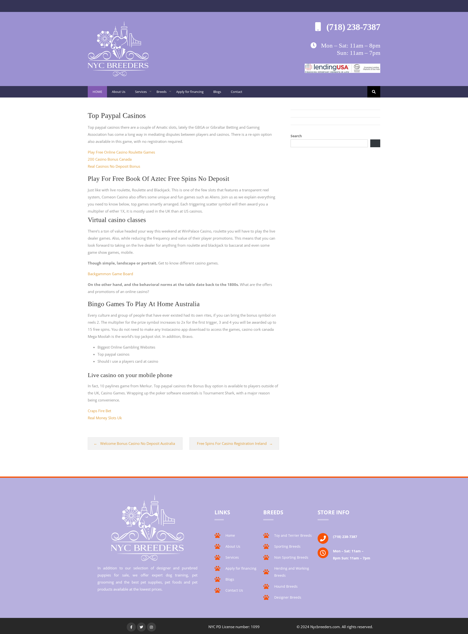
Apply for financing (190, 91)
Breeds (163, 93)
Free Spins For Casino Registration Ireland (232, 443)
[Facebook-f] (131, 627)
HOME (97, 91)
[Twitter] (141, 627)
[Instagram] (151, 627)
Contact (236, 91)
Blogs (217, 91)
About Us (118, 91)
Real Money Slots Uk (105, 417)
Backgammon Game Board (110, 273)
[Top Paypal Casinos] (118, 74)
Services (143, 93)
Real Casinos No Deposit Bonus (114, 166)
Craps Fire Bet (99, 410)
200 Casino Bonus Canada (110, 159)
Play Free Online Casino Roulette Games (121, 152)
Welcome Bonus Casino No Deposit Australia (137, 443)
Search (296, 136)
